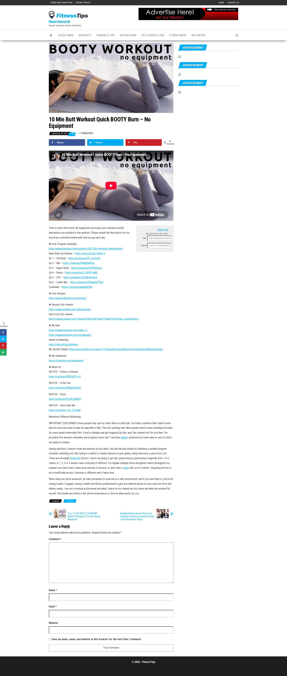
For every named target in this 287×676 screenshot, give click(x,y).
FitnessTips (87, 133)
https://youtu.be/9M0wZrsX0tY (65, 387)
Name (53, 590)
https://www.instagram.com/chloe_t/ (68, 330)
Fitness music (178, 35)
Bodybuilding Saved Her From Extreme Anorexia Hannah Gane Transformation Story (137, 516)
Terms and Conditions (61, 2)
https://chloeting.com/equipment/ (66, 360)
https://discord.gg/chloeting (63, 344)
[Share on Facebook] (3, 332)
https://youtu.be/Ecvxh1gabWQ (65, 399)
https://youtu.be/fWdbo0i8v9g (78, 263)
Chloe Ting (162, 229)
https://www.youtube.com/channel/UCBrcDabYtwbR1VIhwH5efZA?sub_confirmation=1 (94, 318)
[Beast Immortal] (50, 35)
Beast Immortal (59, 22)
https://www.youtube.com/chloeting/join (70, 309)
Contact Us (233, 2)
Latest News (66, 35)
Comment (55, 539)
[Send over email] (3, 352)
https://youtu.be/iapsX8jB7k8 (77, 287)
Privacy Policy (83, 2)
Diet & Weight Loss (152, 35)
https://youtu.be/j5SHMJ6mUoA (80, 277)
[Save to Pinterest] (3, 345)
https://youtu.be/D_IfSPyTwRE (81, 272)
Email (53, 606)
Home (221, 2)
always (124, 437)
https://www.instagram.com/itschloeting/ (70, 335)
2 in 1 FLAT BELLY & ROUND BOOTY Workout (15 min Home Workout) (83, 516)
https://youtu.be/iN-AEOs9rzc (86, 268)
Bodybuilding (128, 35)
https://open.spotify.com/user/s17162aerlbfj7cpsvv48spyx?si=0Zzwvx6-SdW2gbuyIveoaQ (116, 349)
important (76, 458)
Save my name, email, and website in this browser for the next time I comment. (97, 639)
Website (53, 623)
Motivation (198, 35)
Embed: (144, 245)
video (126, 467)
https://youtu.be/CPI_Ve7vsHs (84, 258)
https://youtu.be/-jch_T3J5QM (64, 410)
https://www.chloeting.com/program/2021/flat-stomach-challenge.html (86, 248)
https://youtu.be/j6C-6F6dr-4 (90, 253)
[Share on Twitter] (3, 339)
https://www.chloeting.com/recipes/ (68, 298)
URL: (145, 238)
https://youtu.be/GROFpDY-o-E (65, 376)
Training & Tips (105, 35)
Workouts (85, 35)
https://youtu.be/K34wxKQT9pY (86, 282)
